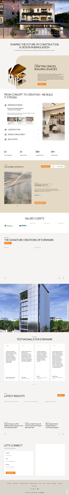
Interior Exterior (15, 105)
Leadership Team (15, 483)
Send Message (10, 472)
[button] (33, 384)
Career (44, 483)
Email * (7, 458)
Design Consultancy (16, 134)
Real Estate (13, 139)
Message (7, 464)
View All (60, 395)
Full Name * (8, 452)
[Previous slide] (59, 278)
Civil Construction (45, 166)
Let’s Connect (60, 483)
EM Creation (48, 483)
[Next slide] (63, 278)
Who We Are (9, 483)
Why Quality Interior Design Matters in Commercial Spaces (52, 425)
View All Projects (39, 202)
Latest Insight (54, 483)
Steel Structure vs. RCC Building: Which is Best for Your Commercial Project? (13, 425)
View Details (36, 195)
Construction (14, 130)
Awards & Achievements (33, 483)
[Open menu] (66, 2)
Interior (53, 166)
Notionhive (42, 492)
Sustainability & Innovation (24, 483)
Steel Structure (60, 166)
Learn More (41, 84)
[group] (19, 260)
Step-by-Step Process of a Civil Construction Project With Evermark (33, 425)
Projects (40, 483)
